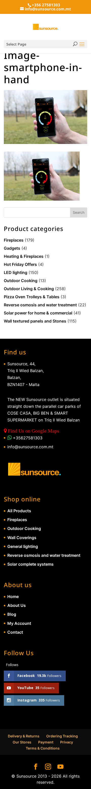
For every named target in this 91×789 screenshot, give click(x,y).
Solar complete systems (30, 564)
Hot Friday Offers (20, 264)
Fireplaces (14, 240)
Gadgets (12, 248)
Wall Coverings (21, 537)
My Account (19, 623)
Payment (45, 742)
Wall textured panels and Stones (35, 321)
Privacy (66, 742)
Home (13, 596)
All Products (19, 510)
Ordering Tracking (62, 736)
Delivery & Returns (23, 736)
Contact (15, 632)
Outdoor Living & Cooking (29, 288)
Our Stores (22, 742)
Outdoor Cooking (20, 280)
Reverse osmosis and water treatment (40, 304)
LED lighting (15, 272)
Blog (11, 614)
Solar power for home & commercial (38, 312)
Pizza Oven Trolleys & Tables (31, 296)
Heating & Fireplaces (23, 256)
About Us (16, 605)
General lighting (22, 546)
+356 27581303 (46, 4)
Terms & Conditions (43, 748)
